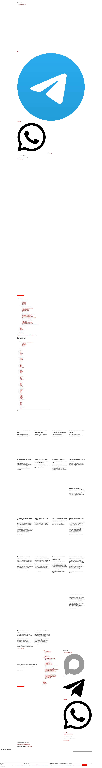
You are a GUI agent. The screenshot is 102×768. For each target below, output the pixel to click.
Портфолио (22, 330)
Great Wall (22, 367)
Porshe (21, 396)
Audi (20, 352)
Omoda (21, 392)
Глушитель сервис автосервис (23, 335)
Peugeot (21, 395)
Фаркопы (24, 345)
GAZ (20, 364)
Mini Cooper (22, 388)
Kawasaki (21, 376)
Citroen (21, 358)
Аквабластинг (24, 321)
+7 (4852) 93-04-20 (22, 4)
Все (20, 340)
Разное (23, 346)
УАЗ (20, 351)
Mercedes (21, 386)
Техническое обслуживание (27, 308)
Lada (21, 378)
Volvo (21, 408)
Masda (21, 384)
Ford (20, 363)
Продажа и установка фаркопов (28, 314)
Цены (21, 327)
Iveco (21, 373)
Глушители (24, 343)
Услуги (21, 305)
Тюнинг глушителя (25, 312)
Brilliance (21, 353)
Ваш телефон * (27, 763)
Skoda (21, 398)
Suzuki (21, 402)
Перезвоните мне (20, 295)
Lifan (21, 383)
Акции (21, 328)
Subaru (21, 401)
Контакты (21, 333)
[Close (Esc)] (0, 766)
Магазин (21, 331)
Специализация (25, 299)
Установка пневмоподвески (27, 316)
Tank (21, 403)
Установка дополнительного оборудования (30, 324)
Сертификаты (24, 301)
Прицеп (21, 350)
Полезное (24, 302)
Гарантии (21, 329)
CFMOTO (21, 357)
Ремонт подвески (25, 309)
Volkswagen (22, 407)
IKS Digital (30, 746)
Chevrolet (21, 359)
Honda (21, 370)
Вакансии (24, 303)
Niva (20, 391)
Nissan (21, 390)
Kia (20, 377)
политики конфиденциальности (22, 764)
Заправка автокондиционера (27, 323)
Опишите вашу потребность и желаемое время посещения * (61, 763)
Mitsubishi (21, 389)
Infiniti (21, 372)
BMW (21, 354)
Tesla (21, 404)
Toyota (21, 405)
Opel (20, 393)
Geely (21, 365)
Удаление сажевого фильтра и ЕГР (29, 317)
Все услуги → (24, 326)
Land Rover (22, 379)
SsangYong (22, 399)
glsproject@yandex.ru (68, 734)
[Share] (1, 766)
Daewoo (21, 360)
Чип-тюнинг (24, 344)
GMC (21, 366)
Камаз (21, 348)
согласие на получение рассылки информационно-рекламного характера (67, 764)
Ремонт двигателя (25, 310)
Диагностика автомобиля (27, 307)
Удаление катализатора (26, 318)
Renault (21, 397)
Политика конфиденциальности (23, 744)
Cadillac (21, 356)
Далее (22, 648)
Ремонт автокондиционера (27, 322)
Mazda (21, 385)
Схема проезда (20, 159)
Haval (21, 369)
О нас (21, 298)
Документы (24, 304)
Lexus (21, 380)
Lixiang (21, 382)
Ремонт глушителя (25, 311)
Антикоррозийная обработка (27, 320)
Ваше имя (2, 763)
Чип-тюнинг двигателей (26, 315)
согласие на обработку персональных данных (40, 764)
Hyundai (21, 371)
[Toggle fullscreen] (2, 766)
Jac (20, 374)
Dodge (21, 361)
